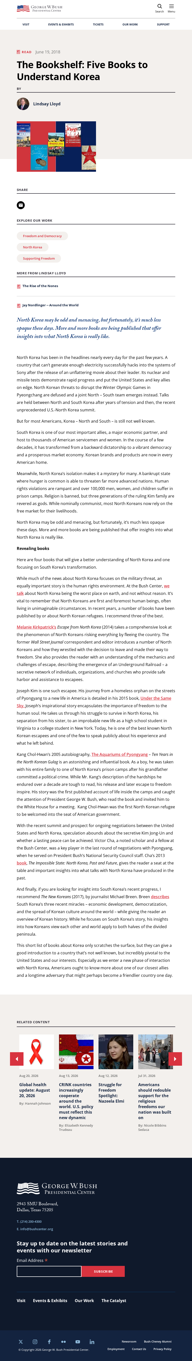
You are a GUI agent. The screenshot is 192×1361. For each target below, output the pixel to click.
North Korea (32, 247)
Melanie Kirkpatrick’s (36, 627)
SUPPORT (163, 24)
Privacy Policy (163, 1349)
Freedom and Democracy (42, 236)
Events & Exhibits (50, 1300)
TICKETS (98, 24)
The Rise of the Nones (40, 286)
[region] (96, 1083)
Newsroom (129, 1341)
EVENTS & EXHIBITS (61, 24)
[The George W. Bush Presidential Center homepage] (39, 8)
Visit (21, 1300)
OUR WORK (130, 24)
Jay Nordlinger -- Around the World (50, 305)
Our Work (84, 1300)
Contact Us (139, 1349)
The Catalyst (114, 1300)
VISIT (25, 24)
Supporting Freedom (39, 258)
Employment (116, 1349)
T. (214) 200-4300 (29, 1221)
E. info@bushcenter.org (35, 1229)
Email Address (32, 1261)
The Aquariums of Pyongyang (120, 754)
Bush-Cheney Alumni (158, 1341)
